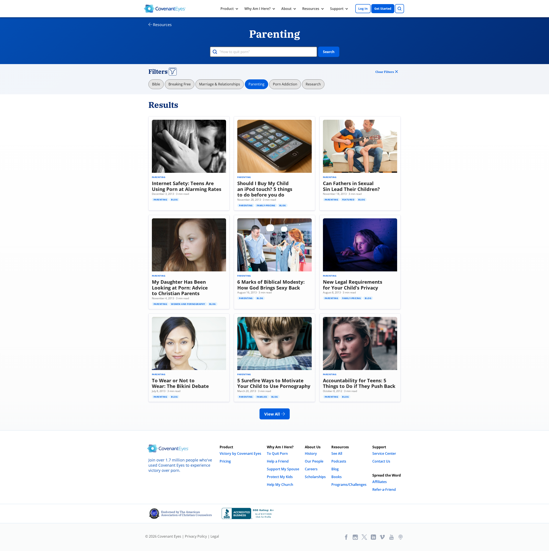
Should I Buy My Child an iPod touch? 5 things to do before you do (264, 189)
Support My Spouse (283, 469)
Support (336, 8)
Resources (310, 8)
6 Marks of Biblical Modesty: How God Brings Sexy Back (271, 285)
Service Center (384, 453)
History (311, 453)
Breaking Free (179, 84)
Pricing (225, 461)
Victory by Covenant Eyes (240, 453)
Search (329, 51)
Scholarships (315, 476)
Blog (335, 469)
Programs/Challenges (349, 484)
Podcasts (338, 461)
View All (272, 414)
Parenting (256, 84)
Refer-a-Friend (384, 489)
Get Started (382, 8)
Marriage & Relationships (219, 84)
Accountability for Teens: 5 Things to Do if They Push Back (359, 383)
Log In (363, 8)
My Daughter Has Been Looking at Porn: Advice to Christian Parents (180, 287)
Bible (156, 84)
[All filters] (173, 72)
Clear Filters (384, 72)
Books (336, 476)
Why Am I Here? (257, 8)
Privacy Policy (196, 536)
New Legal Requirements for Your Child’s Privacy (352, 285)
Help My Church (280, 484)
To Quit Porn (277, 453)
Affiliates (379, 481)
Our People (314, 461)
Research (313, 84)
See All (336, 453)
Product (227, 8)
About (286, 8)
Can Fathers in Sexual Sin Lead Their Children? (351, 186)
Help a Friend (278, 461)
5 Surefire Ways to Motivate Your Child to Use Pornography (273, 383)
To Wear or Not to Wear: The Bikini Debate (180, 383)
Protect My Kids (280, 476)
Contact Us (381, 461)
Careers (311, 469)
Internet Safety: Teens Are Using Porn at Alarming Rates (186, 186)
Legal (215, 536)
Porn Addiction (285, 84)
